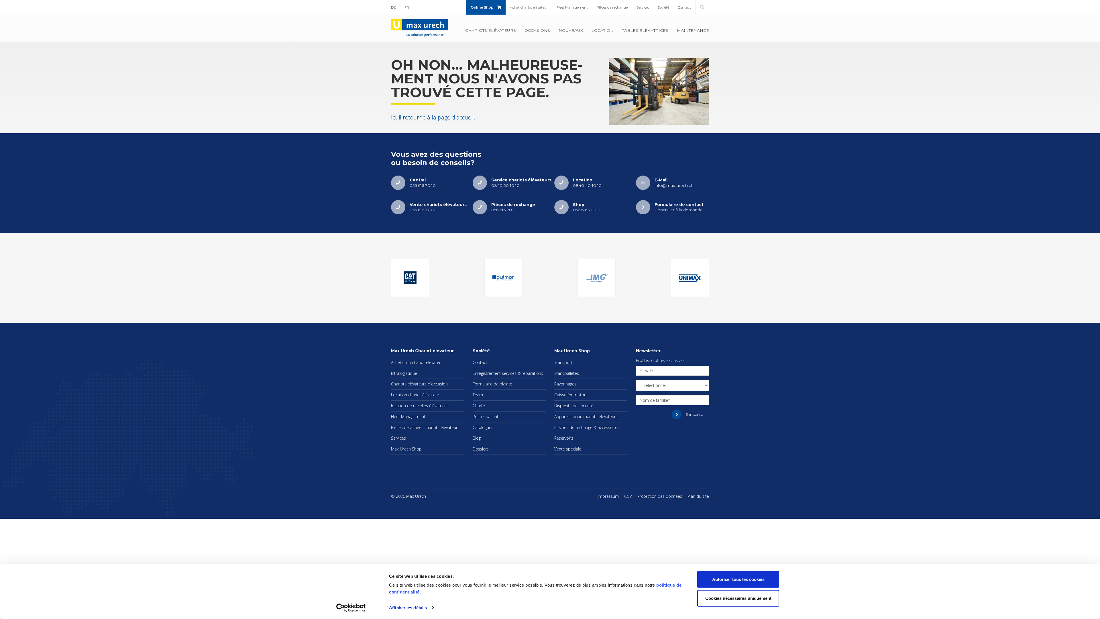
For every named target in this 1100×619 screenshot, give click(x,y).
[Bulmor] (503, 278)
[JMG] (597, 278)
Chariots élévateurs (490, 30)
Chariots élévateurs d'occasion (419, 384)
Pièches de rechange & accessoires (586, 427)
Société (663, 7)
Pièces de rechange (612, 7)
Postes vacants (486, 416)
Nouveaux (571, 30)
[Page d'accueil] (419, 28)
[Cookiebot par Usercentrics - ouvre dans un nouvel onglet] (351, 608)
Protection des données (659, 496)
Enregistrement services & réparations (508, 373)
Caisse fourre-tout (571, 394)
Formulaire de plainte (492, 384)
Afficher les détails (408, 607)
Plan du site (698, 496)
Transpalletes (566, 373)
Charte (479, 405)
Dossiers (481, 449)
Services (643, 7)
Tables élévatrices (645, 30)
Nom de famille (654, 400)
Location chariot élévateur (415, 394)
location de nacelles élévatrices (420, 405)
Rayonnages (565, 384)
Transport (563, 362)
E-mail (645, 370)
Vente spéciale (567, 449)
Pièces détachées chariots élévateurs (425, 427)
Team (478, 394)
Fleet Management (572, 7)
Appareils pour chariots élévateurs (586, 416)
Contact (684, 7)
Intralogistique (404, 373)
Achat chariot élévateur (529, 7)
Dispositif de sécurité (573, 405)
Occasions (537, 30)
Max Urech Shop (406, 449)
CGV (628, 496)
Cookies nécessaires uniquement (738, 598)
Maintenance (693, 30)
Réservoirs (563, 438)
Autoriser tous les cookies (738, 579)
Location (603, 30)
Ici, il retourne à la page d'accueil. (433, 117)
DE (393, 7)
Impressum (608, 496)
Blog (477, 438)
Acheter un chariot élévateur (417, 362)
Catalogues (483, 427)
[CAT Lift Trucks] (410, 278)
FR (406, 7)
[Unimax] (690, 278)
